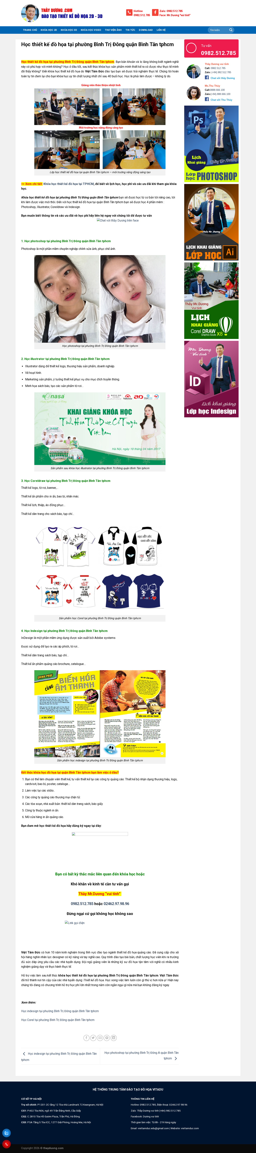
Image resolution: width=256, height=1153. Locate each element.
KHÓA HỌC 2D (49, 30)
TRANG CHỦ (30, 30)
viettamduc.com (190, 1128)
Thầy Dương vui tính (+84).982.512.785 (159, 1110)
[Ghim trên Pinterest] (107, 1038)
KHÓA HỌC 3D (69, 30)
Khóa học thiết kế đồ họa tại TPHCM (68, 184)
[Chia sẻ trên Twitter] (93, 1038)
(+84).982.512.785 (221, 72)
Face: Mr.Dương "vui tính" (174, 15)
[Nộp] (231, 30)
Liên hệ (161, 30)
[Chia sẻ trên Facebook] (86, 1038)
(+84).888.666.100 (220, 94)
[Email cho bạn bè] (100, 1038)
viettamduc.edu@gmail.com (153, 1128)
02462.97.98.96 (116, 903)
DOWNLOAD (146, 30)
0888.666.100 (217, 90)
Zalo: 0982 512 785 (171, 11)
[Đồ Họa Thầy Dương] (71, 13)
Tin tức (130, 30)
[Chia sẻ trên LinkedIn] (114, 1038)
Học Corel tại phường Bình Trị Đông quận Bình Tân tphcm (57, 1020)
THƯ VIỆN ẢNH (113, 30)
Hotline (138, 11)
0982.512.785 (142, 15)
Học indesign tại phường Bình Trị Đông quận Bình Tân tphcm (60, 1011)
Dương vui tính (151, 1116)
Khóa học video (91, 30)
